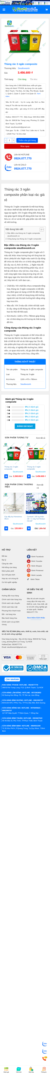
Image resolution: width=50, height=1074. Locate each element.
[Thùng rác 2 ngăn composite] (13, 453)
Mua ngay (25, 146)
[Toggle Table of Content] (40, 230)
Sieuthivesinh (24, 68)
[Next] (45, 459)
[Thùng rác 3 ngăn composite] (36, 453)
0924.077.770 (23, 158)
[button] (6, 476)
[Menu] (4, 10)
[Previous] (4, 459)
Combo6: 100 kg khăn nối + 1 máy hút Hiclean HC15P (36, 519)
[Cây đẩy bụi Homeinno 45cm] (13, 503)
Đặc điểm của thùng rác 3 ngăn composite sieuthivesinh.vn (23, 234)
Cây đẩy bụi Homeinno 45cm (13, 518)
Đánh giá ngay (25, 426)
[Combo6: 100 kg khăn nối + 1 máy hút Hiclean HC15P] (36, 503)
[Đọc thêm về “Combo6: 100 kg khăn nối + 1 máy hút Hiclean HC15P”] (29, 528)
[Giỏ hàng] (46, 9)
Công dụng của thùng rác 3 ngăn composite (24, 239)
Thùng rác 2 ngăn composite (11, 468)
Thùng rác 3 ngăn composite (34, 468)
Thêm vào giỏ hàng (27, 140)
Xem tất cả (40, 438)
